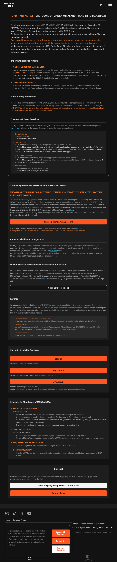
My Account (79, 228)
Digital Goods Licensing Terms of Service (95, 527)
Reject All (60, 541)
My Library (58, 370)
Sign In (102, 5)
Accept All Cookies (60, 533)
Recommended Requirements (93, 523)
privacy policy (16, 128)
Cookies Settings (60, 549)
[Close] (69, 525)
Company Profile (19, 520)
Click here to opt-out (58, 287)
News (82, 253)
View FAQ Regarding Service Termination (58, 485)
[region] (38, 539)
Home (29, 560)
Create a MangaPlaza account (58, 221)
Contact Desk (58, 493)
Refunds (53, 251)
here (72, 210)
